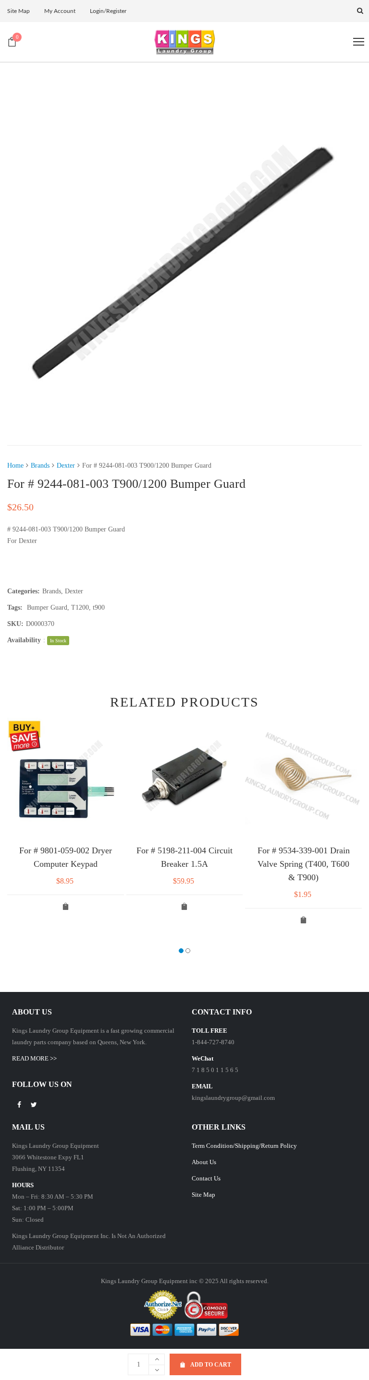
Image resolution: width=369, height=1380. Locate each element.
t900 (99, 607)
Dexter (66, 465)
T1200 (80, 607)
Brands (40, 465)
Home (15, 465)
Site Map (203, 1194)
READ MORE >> (34, 1058)
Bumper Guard (47, 607)
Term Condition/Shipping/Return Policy (244, 1145)
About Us (204, 1162)
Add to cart (210, 1364)
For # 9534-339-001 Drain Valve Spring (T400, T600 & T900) (304, 864)
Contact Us (206, 1178)
